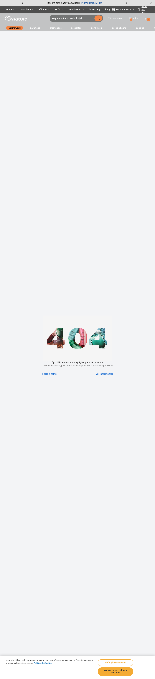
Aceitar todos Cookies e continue (115, 671)
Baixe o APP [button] (94, 9)
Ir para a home (49, 373)
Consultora (25, 9)
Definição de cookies (115, 662)
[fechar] (151, 3)
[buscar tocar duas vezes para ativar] (98, 18)
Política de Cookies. (43, 663)
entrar (135, 19)
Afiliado (43, 9)
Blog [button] (107, 9)
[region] (77, 667)
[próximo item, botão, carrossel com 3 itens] (126, 3)
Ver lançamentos (104, 373)
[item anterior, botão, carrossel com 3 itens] (22, 3)
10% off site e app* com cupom (63, 3)
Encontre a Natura (125, 9)
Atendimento (74, 9)
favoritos (117, 18)
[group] (74, 3)
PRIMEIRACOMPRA (91, 3)
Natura (8, 9)
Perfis (57, 9)
